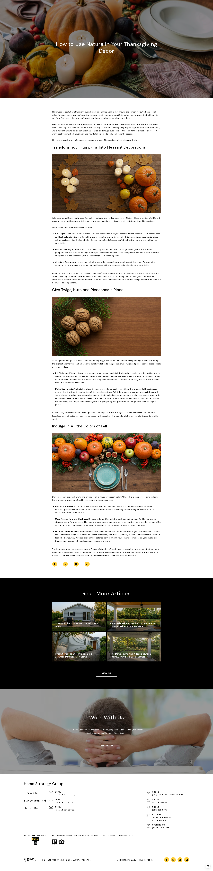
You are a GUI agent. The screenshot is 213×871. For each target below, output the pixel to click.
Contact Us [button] (106, 745)
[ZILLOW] (186, 859)
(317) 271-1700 (176, 795)
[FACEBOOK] (166, 859)
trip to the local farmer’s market (131, 130)
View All (106, 673)
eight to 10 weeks (82, 273)
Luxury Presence (81, 859)
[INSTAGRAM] (173, 859)
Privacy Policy (145, 859)
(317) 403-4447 (159, 802)
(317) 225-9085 (159, 810)
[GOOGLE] (180, 859)
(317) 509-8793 (159, 795)
